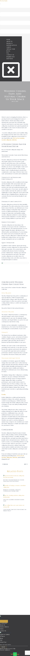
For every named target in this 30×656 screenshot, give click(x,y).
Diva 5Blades (6, 293)
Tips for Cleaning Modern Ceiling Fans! (13, 500)
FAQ (7, 53)
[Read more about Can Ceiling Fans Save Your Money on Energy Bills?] (15, 506)
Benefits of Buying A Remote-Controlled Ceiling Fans (12, 490)
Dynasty (5, 332)
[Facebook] (0, 619)
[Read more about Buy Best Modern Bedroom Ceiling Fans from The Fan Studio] (15, 476)
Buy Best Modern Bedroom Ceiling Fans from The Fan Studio (13, 480)
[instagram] (2, 619)
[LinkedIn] (4, 619)
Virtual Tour (10, 49)
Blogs (8, 51)
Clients (8, 47)
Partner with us (11, 45)
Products (9, 43)
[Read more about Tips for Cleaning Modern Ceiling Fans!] (15, 496)
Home (8, 39)
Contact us (10, 55)
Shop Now (9, 58)
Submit (3, 647)
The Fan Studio (3, 1)
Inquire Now (10, 56)
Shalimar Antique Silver (11, 358)
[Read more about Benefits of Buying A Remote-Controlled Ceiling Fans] (15, 486)
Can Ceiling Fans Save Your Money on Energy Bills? (14, 510)
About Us (9, 41)
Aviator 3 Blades (8, 312)
